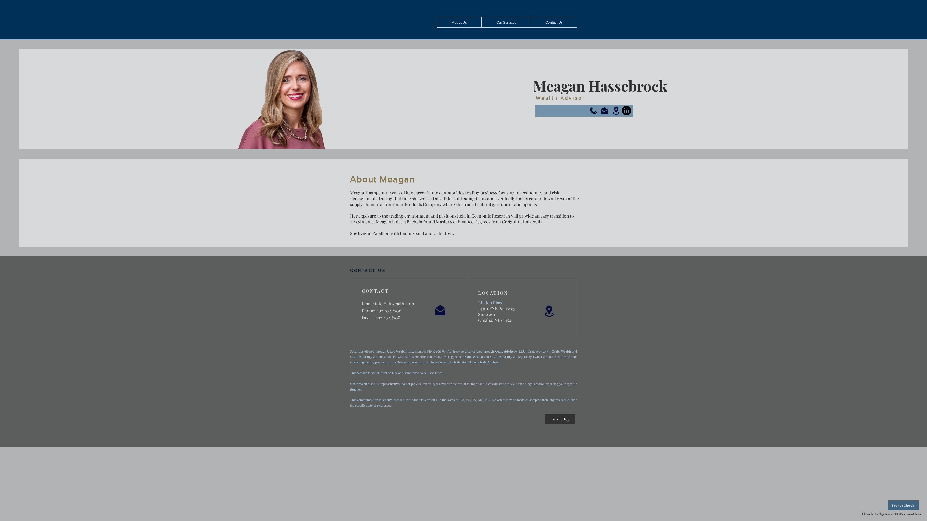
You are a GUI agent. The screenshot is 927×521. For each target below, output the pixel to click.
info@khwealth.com (394, 304)
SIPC (441, 351)
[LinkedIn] (626, 110)
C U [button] (368, 270)
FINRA (432, 351)
